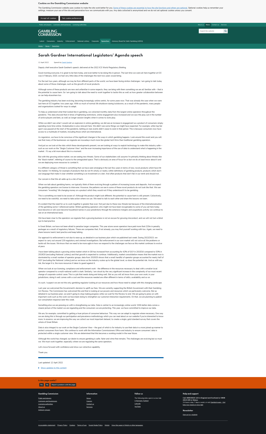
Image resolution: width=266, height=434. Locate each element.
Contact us (215, 25)
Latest (41, 41)
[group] (101, 368)
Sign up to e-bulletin (190, 415)
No (47, 385)
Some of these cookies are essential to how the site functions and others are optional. (150, 8)
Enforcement (70, 41)
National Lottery (83, 41)
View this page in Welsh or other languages (127, 425)
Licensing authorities (79, 25)
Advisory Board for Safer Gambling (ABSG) (127, 41)
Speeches (105, 41)
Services (224, 25)
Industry (60, 41)
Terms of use (82, 425)
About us (201, 25)
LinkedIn (138, 404)
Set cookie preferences (72, 18)
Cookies (72, 425)
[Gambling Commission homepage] (49, 35)
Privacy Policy (62, 425)
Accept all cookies (48, 18)
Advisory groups (44, 410)
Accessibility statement (46, 425)
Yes (42, 385)
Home (40, 46)
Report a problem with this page (63, 385)
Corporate (95, 41)
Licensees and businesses (62, 25)
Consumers (51, 41)
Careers (89, 401)
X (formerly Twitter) (142, 401)
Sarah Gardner (67, 62)
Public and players (45, 25)
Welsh (107, 425)
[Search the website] (225, 31)
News (208, 25)
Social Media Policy (96, 425)
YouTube (138, 406)
